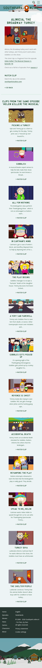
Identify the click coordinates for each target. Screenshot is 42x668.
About (4, 632)
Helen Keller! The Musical (21, 104)
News (4, 622)
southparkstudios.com (13, 82)
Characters (6, 628)
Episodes (5, 615)
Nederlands (19, 615)
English (17, 612)
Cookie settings (20, 632)
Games (4, 625)
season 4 (34, 67)
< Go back (9, 87)
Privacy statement (21, 629)
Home (4, 612)
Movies (4, 618)
